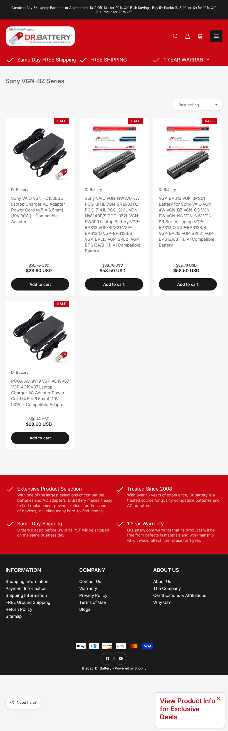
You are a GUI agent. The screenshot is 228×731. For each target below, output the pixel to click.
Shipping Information (26, 595)
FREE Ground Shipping (28, 602)
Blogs (84, 609)
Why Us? (162, 602)
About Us (162, 581)
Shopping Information (27, 581)
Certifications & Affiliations (179, 595)
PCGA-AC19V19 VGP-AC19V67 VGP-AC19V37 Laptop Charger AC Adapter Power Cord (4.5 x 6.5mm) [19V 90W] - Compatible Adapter (40, 392)
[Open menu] (216, 36)
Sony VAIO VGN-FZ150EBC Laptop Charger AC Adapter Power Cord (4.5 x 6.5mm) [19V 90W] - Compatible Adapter (38, 210)
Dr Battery (19, 189)
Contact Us (90, 581)
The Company (167, 588)
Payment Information (26, 588)
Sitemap (14, 616)
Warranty (88, 588)
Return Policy (19, 609)
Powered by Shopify (131, 668)
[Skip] (218, 699)
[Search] (175, 36)
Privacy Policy (93, 595)
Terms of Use (92, 602)
